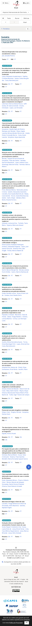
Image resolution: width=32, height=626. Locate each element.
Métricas (26, 18)
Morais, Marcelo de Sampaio (15, 482)
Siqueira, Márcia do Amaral (15, 225)
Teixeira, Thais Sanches (17, 457)
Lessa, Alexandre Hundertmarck (12, 76)
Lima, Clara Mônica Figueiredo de (15, 530)
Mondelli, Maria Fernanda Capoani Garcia (15, 459)
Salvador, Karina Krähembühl (14, 161)
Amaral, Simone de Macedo (10, 389)
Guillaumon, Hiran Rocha (9, 369)
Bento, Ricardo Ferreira (9, 200)
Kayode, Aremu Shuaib (9, 433)
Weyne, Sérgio (23, 391)
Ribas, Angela (20, 131)
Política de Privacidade (16, 622)
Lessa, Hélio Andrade (14, 533)
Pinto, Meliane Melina (9, 190)
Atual (25, 22)
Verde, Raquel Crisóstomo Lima (11, 527)
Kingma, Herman (16, 412)
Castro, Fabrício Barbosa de (19, 272)
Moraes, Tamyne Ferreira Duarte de (13, 158)
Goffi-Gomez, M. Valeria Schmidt (14, 105)
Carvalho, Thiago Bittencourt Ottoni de (14, 504)
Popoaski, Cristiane (8, 315)
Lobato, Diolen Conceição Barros (16, 134)
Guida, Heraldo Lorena (9, 293)
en (9, 84)
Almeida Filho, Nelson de (9, 367)
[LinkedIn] (16, 587)
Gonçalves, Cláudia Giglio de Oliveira (13, 129)
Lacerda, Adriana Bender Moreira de (13, 133)
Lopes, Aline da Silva (23, 344)
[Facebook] (18, 587)
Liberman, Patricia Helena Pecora (12, 104)
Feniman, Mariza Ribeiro (9, 455)
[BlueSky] (12, 587)
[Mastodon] (14, 587)
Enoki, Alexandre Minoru (9, 480)
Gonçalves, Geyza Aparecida (16, 137)
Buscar (17, 18)
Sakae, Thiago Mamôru (14, 317)
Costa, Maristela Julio (11, 80)
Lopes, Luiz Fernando (16, 108)
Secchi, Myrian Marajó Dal (10, 270)
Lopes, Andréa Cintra (21, 162)
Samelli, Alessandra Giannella (17, 192)
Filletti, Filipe (22, 367)
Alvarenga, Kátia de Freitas (10, 164)
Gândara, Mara (20, 198)
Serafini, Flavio (22, 369)
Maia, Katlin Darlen (12, 391)
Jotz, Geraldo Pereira (8, 56)
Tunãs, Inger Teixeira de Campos (19, 395)
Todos (9, 18)
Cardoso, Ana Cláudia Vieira (12, 295)
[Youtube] (20, 587)
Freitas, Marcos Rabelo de (15, 250)
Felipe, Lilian (6, 412)
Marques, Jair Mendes (9, 131)
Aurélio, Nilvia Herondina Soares (12, 342)
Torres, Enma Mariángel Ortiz (15, 343)
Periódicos (5, 29)
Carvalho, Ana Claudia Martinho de (12, 194)
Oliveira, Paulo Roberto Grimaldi (12, 486)
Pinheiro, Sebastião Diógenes (11, 246)
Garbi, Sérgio (11, 198)
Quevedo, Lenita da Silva (9, 223)
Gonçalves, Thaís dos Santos (10, 160)
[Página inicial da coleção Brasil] (16, 574)
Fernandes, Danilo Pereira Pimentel (13, 484)
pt (8, 59)
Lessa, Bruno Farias (18, 529)
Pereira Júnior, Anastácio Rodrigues (13, 244)
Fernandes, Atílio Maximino (10, 506)
